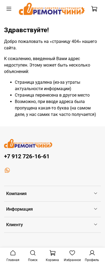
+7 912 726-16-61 (27, 156)
